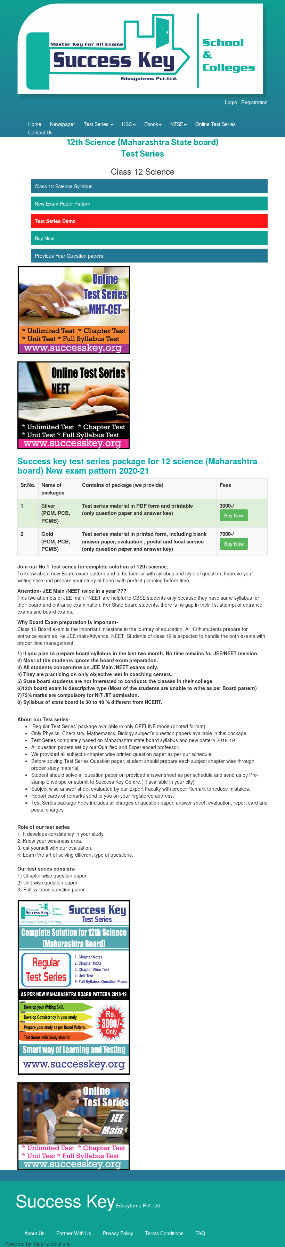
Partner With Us (73, 1233)
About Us (34, 1233)
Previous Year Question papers (69, 255)
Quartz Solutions (52, 1243)
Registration (254, 102)
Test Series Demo (55, 220)
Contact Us (40, 132)
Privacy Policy (118, 1233)
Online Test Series (215, 123)
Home (34, 123)
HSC (127, 123)
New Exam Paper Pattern (62, 203)
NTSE (176, 123)
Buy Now (44, 238)
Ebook (151, 123)
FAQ (200, 1233)
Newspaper (62, 123)
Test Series (97, 123)
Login (231, 102)
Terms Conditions (164, 1233)
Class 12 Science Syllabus (63, 186)
